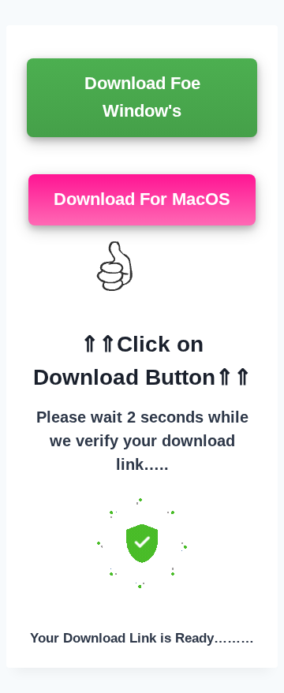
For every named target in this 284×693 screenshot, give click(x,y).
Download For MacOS (142, 199)
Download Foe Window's (142, 97)
